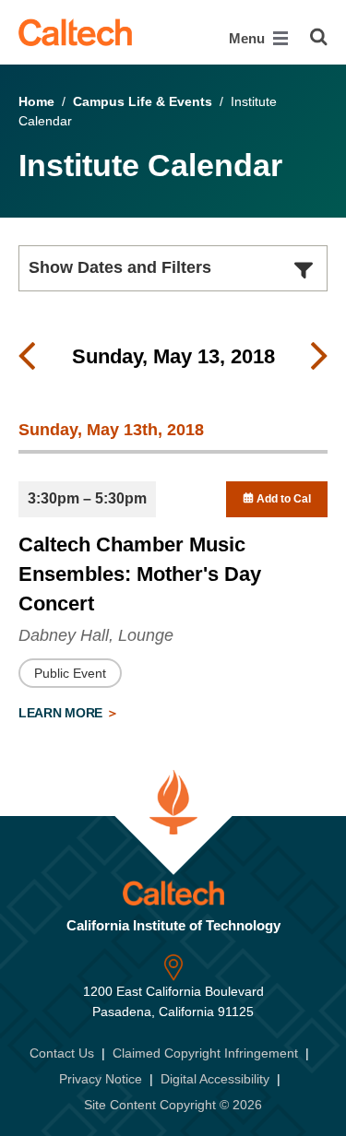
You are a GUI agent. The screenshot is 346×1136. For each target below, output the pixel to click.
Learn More (62, 712)
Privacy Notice (100, 1078)
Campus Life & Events (142, 101)
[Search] (319, 37)
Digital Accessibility (215, 1078)
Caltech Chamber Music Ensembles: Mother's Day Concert (139, 574)
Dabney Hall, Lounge (95, 635)
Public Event (70, 673)
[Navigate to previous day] (26, 357)
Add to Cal (282, 498)
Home (36, 101)
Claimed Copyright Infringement (205, 1053)
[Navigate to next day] (319, 357)
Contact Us (62, 1053)
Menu (248, 38)
